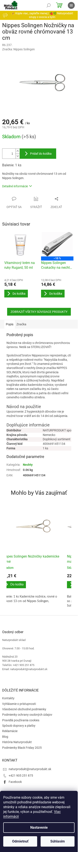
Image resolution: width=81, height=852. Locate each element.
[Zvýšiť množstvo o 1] (17, 151)
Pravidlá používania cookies (20, 720)
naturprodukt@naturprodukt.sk (30, 769)
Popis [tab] (9, 324)
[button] (32, 589)
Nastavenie (39, 827)
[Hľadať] (48, 5)
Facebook (15, 782)
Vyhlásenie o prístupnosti (19, 704)
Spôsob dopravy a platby (18, 725)
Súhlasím (57, 841)
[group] (32, 557)
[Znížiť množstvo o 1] (17, 156)
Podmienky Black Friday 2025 (22, 747)
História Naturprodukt (17, 742)
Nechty (28, 464)
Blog (5, 736)
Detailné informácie (15, 186)
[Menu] (71, 5)
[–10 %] (57, 244)
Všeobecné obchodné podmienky (24, 709)
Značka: (18, 49)
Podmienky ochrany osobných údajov (27, 714)
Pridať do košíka (41, 153)
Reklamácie (9, 731)
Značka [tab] (21, 324)
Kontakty (8, 698)
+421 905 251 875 (21, 775)
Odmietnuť (20, 841)
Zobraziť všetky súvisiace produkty (39, 311)
